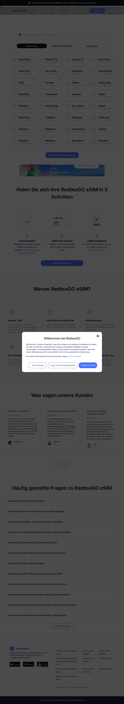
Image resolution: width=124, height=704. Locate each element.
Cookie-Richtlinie (74, 356)
